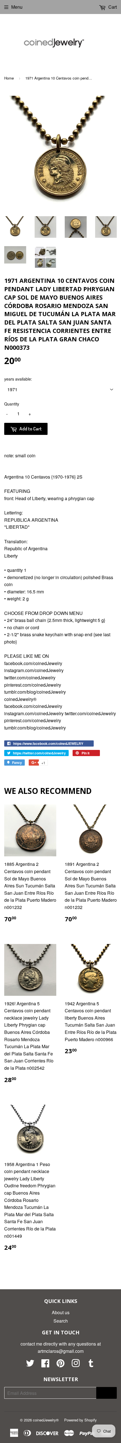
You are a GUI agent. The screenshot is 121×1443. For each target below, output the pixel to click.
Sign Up (106, 1393)
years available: (18, 379)
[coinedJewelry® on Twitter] (30, 1365)
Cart (112, 7)
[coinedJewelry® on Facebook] (45, 1365)
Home (9, 78)
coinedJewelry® (46, 1420)
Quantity (11, 404)
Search (60, 1321)
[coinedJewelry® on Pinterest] (60, 1365)
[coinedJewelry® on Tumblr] (91, 1365)
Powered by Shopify (80, 1420)
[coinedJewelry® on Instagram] (75, 1365)
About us (61, 1312)
